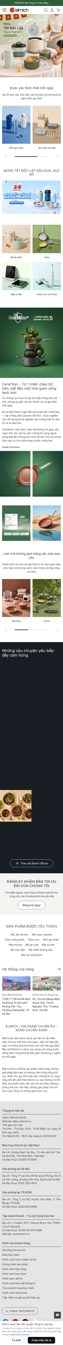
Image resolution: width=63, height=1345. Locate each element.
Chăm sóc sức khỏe (47, 294)
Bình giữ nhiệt (50, 939)
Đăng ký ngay (32, 905)
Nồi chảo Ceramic (42, 934)
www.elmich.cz (21, 1233)
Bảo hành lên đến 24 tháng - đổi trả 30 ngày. (31, 3)
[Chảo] (47, 239)
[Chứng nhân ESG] (16, 523)
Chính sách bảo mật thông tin (18, 1283)
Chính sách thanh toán (14, 1292)
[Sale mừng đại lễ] (31, 45)
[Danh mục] (4, 10)
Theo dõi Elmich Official (34, 863)
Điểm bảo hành (10, 1254)
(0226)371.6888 (27, 1159)
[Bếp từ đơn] (16, 276)
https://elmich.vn (22, 1121)
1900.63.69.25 (18, 1117)
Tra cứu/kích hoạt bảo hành (18, 1287)
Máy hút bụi (15, 944)
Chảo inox (34, 939)
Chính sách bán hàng (14, 1269)
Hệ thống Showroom (14, 1250)
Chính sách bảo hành (14, 1273)
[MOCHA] (16, 598)
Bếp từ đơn (16, 294)
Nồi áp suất (32, 944)
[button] (57, 156)
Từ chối (16, 1340)
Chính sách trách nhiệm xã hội (19, 1259)
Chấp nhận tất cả (41, 1340)
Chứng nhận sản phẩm (15, 1264)
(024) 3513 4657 (27, 1183)
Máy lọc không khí (31, 954)
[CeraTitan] (47, 523)
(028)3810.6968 (27, 1206)
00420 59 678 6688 (30, 1230)
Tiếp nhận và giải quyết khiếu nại (21, 1297)
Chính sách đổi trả (12, 1278)
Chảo (47, 257)
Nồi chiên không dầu (40, 949)
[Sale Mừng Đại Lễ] (31, 197)
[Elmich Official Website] (19, 10)
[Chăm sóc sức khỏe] (47, 276)
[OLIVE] (47, 598)
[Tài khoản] (52, 10)
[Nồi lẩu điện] (16, 239)
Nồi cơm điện (17, 949)
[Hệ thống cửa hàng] (59, 968)
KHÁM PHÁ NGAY (11, 447)
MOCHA (16, 621)
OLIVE (47, 621)
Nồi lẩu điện (16, 257)
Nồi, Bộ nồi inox (20, 934)
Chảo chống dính (14, 939)
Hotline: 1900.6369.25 (22, 1311)
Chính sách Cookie (19, 1334)
